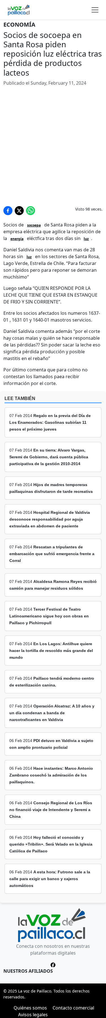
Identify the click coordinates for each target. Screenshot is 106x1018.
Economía (19, 24)
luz (86, 238)
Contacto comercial (73, 1008)
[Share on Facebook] (7, 210)
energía (16, 238)
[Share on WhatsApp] (30, 210)
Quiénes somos (30, 1008)
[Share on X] (19, 210)
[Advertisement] (53, 148)
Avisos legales (33, 1014)
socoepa (34, 225)
